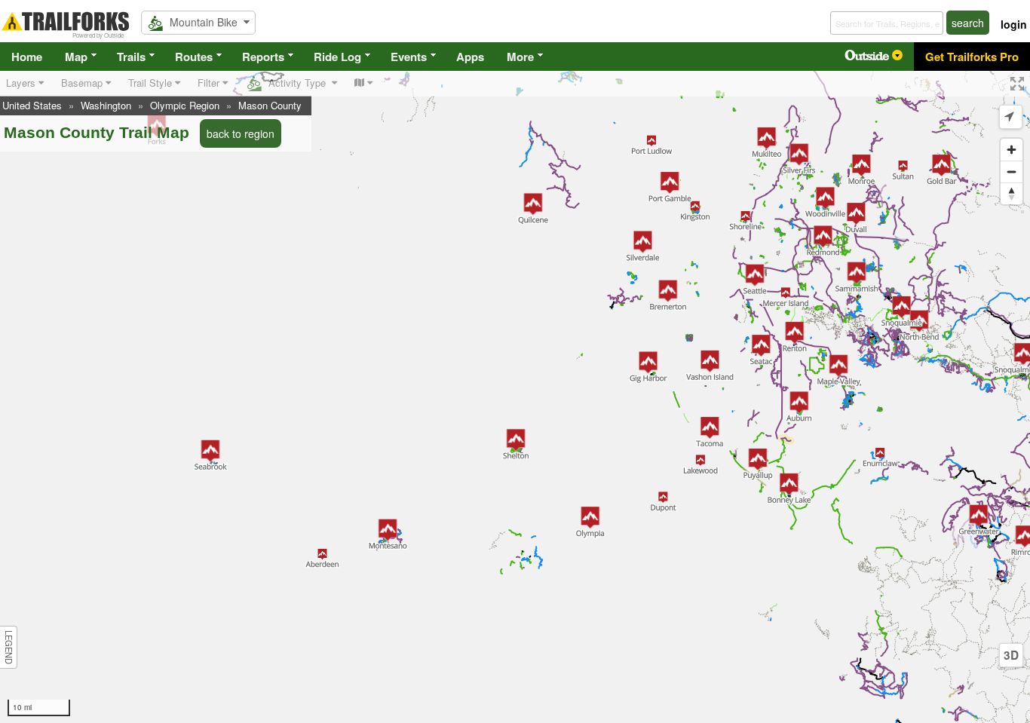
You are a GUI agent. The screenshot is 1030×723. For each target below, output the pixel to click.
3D (1011, 655)
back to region (240, 133)
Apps (470, 56)
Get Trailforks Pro (972, 56)
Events (409, 56)
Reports (263, 56)
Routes (194, 56)
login (1014, 24)
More (520, 56)
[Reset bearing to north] (1011, 193)
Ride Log (337, 56)
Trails (131, 56)
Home (26, 56)
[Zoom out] (1011, 171)
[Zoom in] (1011, 150)
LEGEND (9, 647)
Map (76, 56)
